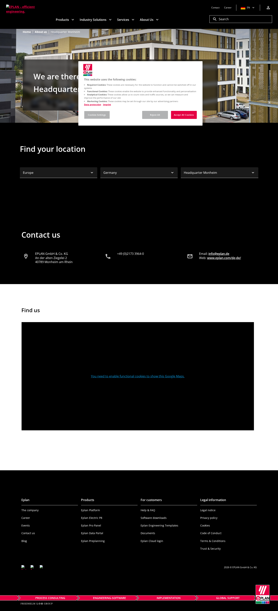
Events (25, 525)
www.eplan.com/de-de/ (224, 258)
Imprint (107, 104)
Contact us (28, 533)
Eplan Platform (90, 510)
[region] (140, 93)
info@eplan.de (218, 254)
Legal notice (208, 510)
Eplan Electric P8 (91, 518)
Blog (24, 541)
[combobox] (58, 172)
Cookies (205, 525)
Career (25, 518)
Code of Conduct (210, 533)
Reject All (155, 114)
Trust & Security (210, 548)
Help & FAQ (148, 510)
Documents (148, 533)
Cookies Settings (97, 114)
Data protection (92, 104)
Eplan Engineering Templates (159, 525)
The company (30, 510)
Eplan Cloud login (152, 541)
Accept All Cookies (184, 114)
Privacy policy (208, 518)
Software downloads (154, 518)
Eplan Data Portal (92, 533)
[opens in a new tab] (23, 567)
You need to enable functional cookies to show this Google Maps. (138, 376)
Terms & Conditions (212, 541)
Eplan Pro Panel (91, 525)
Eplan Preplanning (93, 541)
